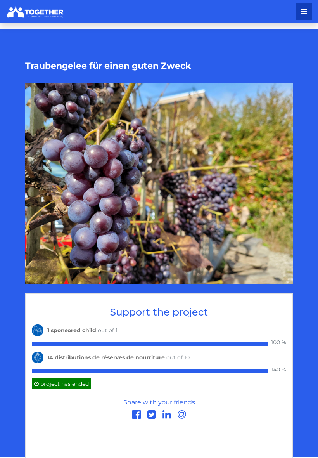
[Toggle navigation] (304, 11)
